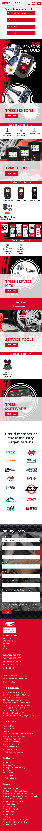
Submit (6, 612)
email (4, 571)
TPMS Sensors (11, 688)
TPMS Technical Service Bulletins (17, 822)
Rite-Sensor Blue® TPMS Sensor (17, 695)
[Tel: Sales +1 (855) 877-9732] (29, 4)
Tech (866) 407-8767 (12, 658)
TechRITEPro (9, 731)
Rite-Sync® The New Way (14, 713)
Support (8, 784)
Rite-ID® (7, 770)
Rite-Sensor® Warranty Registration (18, 716)
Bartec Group (9, 814)
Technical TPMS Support (14, 708)
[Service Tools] (21, 331)
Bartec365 (7, 762)
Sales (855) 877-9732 (12, 655)
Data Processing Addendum (15, 679)
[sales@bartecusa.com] (34, 4)
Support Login (19, 306)
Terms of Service (10, 676)
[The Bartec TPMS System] (21, 60)
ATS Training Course (12, 749)
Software (8, 758)
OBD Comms (8, 773)
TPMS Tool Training (11, 742)
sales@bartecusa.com (12, 661)
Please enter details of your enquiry (17, 590)
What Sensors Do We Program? (16, 820)
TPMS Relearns (9, 778)
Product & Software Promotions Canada (20, 796)
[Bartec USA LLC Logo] (11, 3)
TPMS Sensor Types (11, 697)
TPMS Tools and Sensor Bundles (17, 705)
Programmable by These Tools (16, 703)
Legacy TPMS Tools (11, 744)
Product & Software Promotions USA (19, 794)
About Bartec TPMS (12, 804)
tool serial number (10, 581)
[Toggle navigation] (39, 3)
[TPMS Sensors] (21, 102)
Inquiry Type (7, 536)
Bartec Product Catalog (13, 801)
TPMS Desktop (9, 775)
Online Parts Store (11, 710)
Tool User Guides (10, 788)
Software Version (10, 765)
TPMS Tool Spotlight (12, 739)
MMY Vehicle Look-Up (12, 700)
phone (4, 562)
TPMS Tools (9, 721)
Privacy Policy (9, 682)
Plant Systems (9, 807)
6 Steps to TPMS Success (14, 736)
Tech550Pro (8, 729)
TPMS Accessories (11, 747)
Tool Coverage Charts (12, 799)
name (4, 544)
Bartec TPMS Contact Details (15, 791)
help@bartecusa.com (12, 664)
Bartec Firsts (8, 812)
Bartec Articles (9, 825)
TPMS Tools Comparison (13, 752)
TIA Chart (7, 817)
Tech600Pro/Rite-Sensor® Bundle (18, 734)
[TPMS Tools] (21, 160)
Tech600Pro (8, 726)
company (6, 553)
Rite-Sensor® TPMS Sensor (15, 692)
